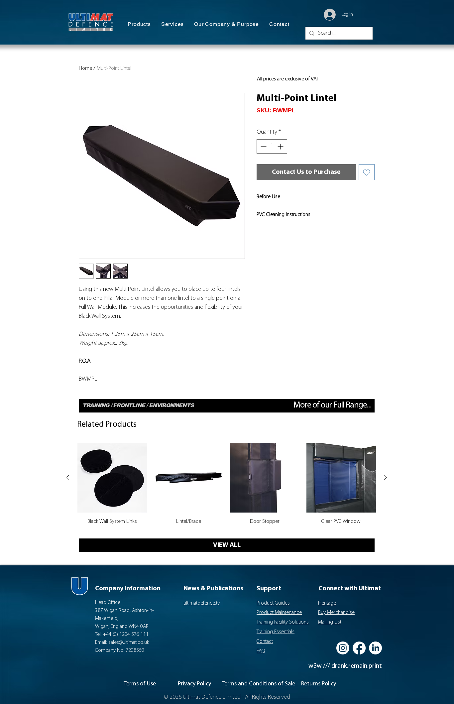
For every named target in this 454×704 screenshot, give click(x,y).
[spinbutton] (272, 146)
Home (85, 68)
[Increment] (281, 146)
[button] (139, 24)
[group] (227, 487)
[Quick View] (112, 478)
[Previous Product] (68, 477)
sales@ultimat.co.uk (128, 642)
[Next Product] (386, 477)
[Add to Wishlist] (367, 172)
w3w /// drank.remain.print (345, 666)
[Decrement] (263, 146)
